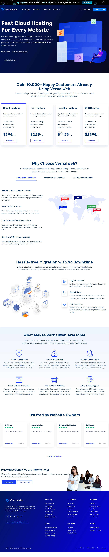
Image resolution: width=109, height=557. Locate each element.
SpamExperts (72, 530)
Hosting (25, 9)
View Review (8, 443)
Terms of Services (81, 548)
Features (70, 509)
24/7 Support (85, 9)
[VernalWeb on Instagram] (14, 516)
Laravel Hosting (50, 533)
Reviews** (71, 517)
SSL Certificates (72, 533)
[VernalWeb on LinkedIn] (17, 516)
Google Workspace (95, 530)
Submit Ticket (94, 511)
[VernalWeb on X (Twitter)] (10, 516)
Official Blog (71, 506)
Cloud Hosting (49, 503)
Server (36, 9)
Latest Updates (94, 517)
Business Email (94, 527)
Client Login (99, 9)
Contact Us (9, 482)
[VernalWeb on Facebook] (7, 516)
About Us (70, 503)
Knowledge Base (95, 506)
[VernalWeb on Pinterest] (21, 516)
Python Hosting (50, 536)
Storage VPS (49, 514)
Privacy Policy (91, 548)
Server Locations (73, 514)
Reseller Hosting (50, 509)
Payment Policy (101, 548)
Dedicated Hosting (50, 517)
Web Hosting (49, 506)
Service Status (94, 514)
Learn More (9, 140)
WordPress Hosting (51, 527)
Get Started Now (10, 60)
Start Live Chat (25, 482)
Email (56, 9)
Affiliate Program (73, 511)
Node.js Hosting (50, 530)
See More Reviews (54, 456)
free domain (38, 42)
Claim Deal (87, 2)
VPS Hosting (49, 511)
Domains (47, 9)
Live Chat (92, 509)
